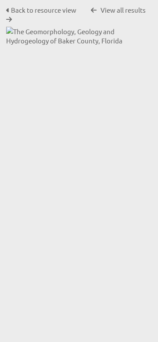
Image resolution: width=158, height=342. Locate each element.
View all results (123, 10)
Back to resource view (44, 10)
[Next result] (9, 19)
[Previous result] (94, 10)
